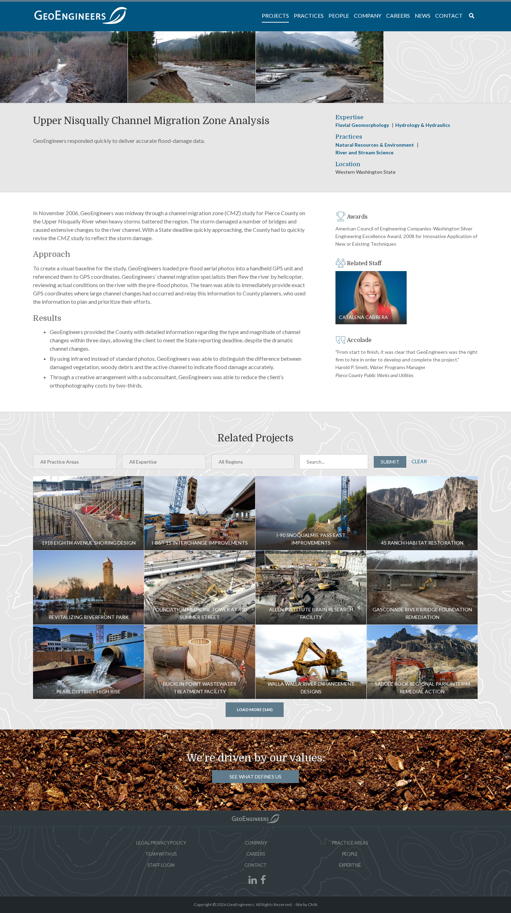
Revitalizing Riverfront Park (88, 588)
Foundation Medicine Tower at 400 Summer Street (199, 588)
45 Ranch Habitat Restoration (422, 513)
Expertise (350, 865)
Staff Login (161, 865)
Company (256, 843)
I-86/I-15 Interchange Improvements (199, 513)
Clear (419, 461)
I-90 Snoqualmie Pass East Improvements (311, 513)
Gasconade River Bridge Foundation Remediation (422, 588)
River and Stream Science (364, 152)
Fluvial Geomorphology (362, 125)
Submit (390, 462)
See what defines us (255, 777)
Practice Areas (350, 843)
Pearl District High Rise (88, 662)
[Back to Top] (255, 818)
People (350, 854)
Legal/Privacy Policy (161, 843)
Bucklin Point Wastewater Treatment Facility (199, 662)
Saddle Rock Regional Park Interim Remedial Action (422, 662)
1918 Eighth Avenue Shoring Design (88, 513)
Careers (255, 854)
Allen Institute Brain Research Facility (311, 588)
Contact (255, 865)
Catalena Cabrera (371, 298)
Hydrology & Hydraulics (422, 125)
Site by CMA (306, 904)
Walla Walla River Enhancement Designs (311, 662)
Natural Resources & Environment (375, 145)
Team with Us (161, 854)
